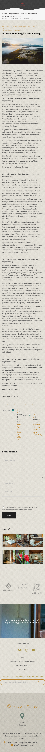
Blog (22, 657)
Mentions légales (22, 665)
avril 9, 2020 (6, 26)
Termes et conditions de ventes (22, 661)
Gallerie (22, 669)
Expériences (14, 13)
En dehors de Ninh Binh (11, 16)
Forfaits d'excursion (29, 13)
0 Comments (25, 26)
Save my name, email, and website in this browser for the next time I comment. (19, 508)
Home (4, 13)
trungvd (17, 26)
